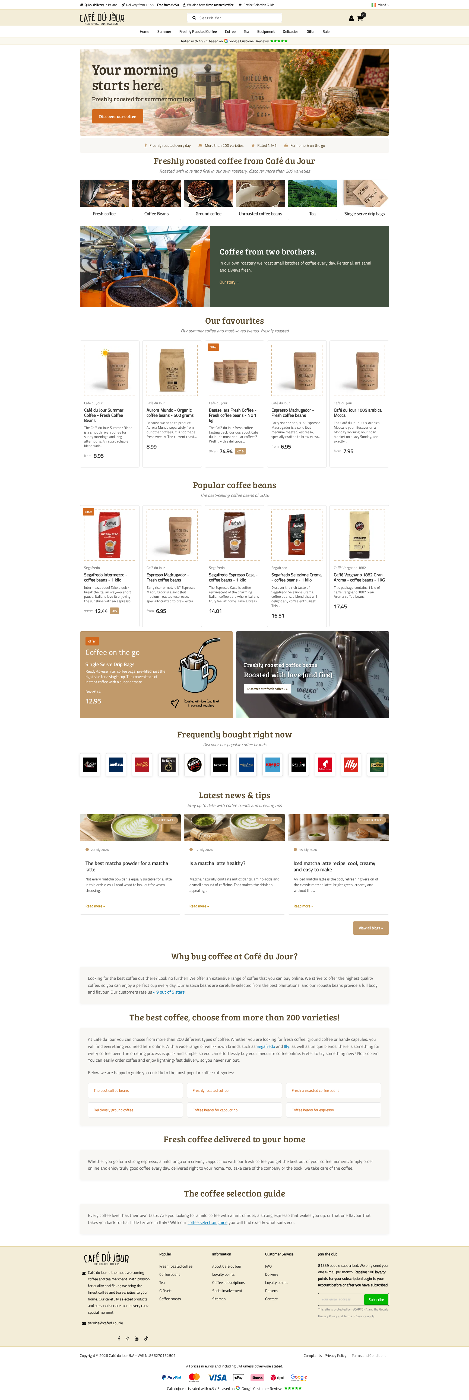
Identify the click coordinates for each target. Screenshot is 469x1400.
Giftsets (165, 1290)
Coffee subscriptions (228, 1282)
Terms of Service (355, 1316)
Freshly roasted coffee (211, 1090)
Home (144, 31)
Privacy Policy (327, 1316)
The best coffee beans (111, 1090)
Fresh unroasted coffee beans (316, 1090)
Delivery (271, 1274)
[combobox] (234, 18)
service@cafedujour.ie (105, 1323)
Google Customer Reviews (249, 41)
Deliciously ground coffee (113, 1110)
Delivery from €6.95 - (152, 4)
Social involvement (227, 1290)
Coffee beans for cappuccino (215, 1110)
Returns (271, 1290)
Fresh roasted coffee (175, 1266)
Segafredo (265, 1046)
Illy (286, 1046)
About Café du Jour (226, 1266)
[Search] (194, 17)
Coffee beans (169, 1274)
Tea (162, 1282)
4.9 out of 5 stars (169, 992)
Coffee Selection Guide (258, 4)
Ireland (381, 4)
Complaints (313, 1355)
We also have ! (209, 4)
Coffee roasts (170, 1299)
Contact (271, 1299)
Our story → (230, 282)
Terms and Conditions (369, 1355)
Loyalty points (223, 1274)
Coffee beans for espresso (313, 1110)
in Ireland (101, 4)
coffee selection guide (207, 1222)
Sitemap (219, 1299)
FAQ (268, 1266)
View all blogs (369, 928)
